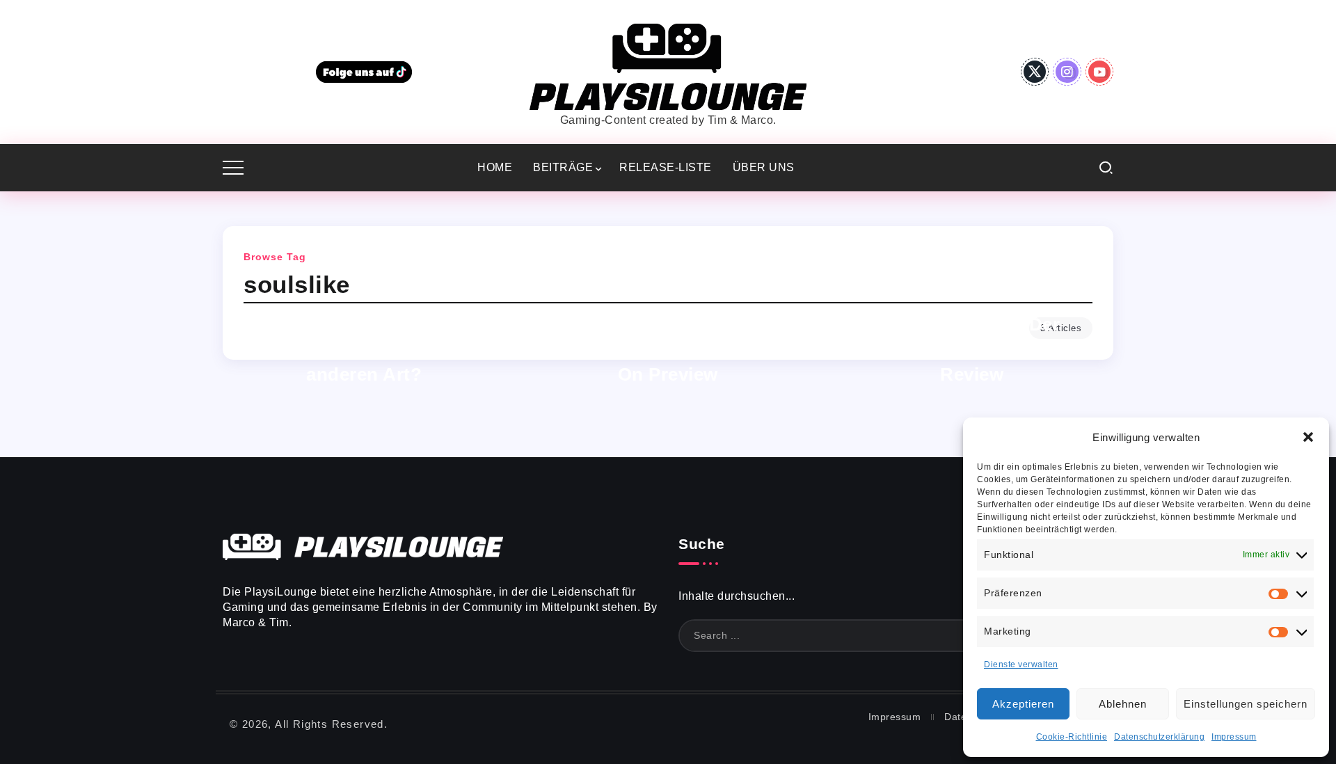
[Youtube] (1099, 71)
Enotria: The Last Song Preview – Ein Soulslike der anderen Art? (364, 349)
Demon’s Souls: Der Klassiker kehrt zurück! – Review (972, 349)
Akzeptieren (1023, 704)
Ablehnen (1123, 704)
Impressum (1234, 737)
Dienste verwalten (1021, 664)
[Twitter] (1035, 71)
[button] (1308, 437)
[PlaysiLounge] (668, 66)
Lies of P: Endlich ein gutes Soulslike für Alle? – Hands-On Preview (667, 349)
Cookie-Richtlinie (1072, 737)
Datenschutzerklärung (1159, 737)
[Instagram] (1067, 71)
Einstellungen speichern (1245, 704)
